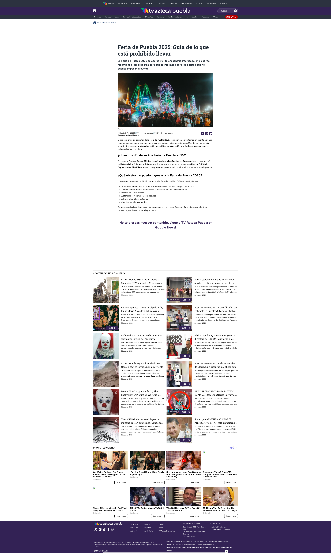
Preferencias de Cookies (190, 541)
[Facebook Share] (210, 133)
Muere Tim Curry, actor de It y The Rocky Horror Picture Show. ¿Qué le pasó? (140, 393)
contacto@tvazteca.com (219, 527)
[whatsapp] (112, 530)
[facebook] (108, 530)
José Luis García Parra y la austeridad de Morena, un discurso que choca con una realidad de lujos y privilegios (215, 365)
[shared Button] (206, 133)
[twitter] (95, 530)
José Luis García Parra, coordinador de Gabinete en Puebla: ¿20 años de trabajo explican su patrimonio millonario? (215, 309)
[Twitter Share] (202, 133)
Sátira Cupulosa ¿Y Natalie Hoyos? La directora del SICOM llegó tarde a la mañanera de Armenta (214, 337)
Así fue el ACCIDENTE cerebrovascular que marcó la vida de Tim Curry (142, 337)
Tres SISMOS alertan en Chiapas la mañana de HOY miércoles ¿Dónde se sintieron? (141, 421)
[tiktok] (104, 530)
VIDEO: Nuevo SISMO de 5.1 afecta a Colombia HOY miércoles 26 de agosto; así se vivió (141, 281)
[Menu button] (103, 11)
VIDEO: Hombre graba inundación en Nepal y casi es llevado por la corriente (142, 365)
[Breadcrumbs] (95, 22)
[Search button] (235, 10)
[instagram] (100, 530)
